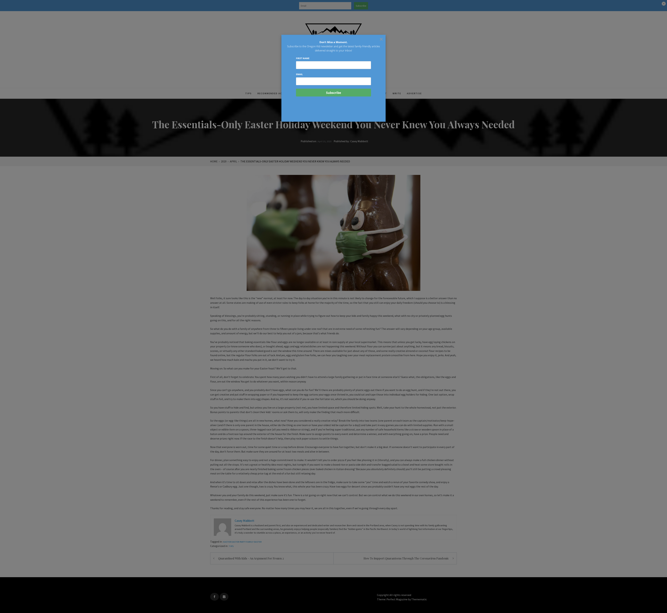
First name (302, 58)
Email (299, 74)
